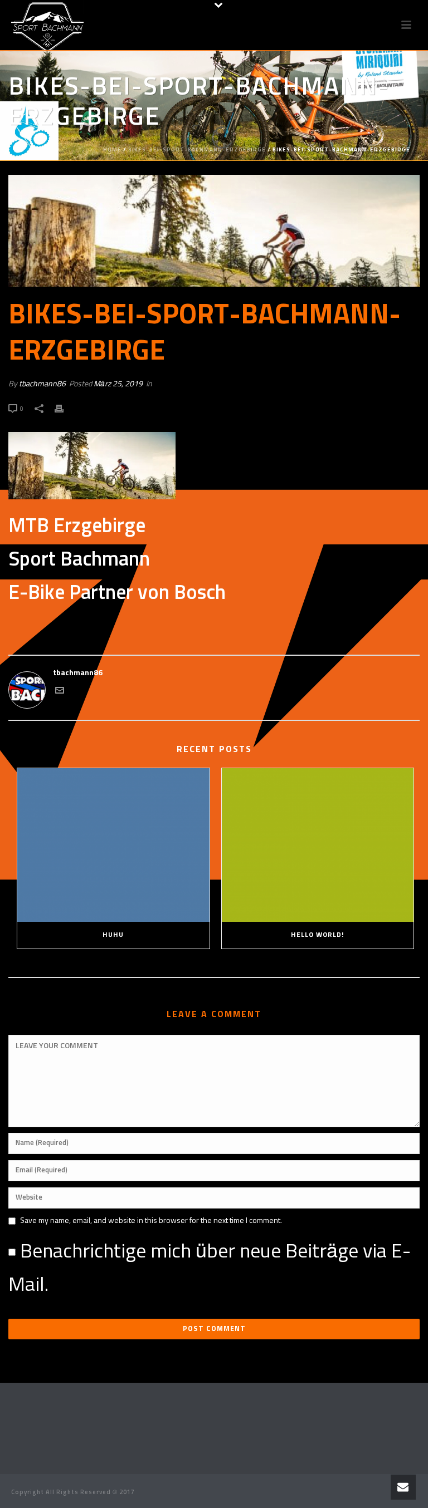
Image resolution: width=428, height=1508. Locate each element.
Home (112, 150)
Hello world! (317, 935)
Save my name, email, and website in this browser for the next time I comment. (151, 1221)
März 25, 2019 (118, 384)
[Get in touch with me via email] (59, 692)
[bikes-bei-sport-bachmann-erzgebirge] (214, 231)
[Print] (65, 408)
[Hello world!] (318, 845)
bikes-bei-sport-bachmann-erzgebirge (197, 150)
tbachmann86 (42, 384)
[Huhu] (113, 845)
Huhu (113, 935)
